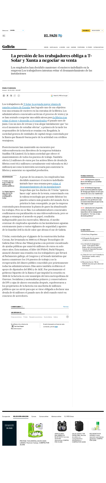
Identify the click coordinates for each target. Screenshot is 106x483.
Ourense (73, 47)
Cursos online (43, 416)
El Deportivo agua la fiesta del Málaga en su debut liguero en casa (91, 182)
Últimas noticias (98, 47)
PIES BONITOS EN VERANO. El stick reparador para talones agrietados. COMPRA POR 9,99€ (97, 437)
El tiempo (89, 47)
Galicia (8, 47)
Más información (16, 328)
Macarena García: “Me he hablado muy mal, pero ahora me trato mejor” (93, 263)
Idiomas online (56, 416)
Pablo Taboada (9, 88)
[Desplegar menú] (4, 35)
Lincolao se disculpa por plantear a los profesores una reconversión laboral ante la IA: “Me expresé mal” (92, 201)
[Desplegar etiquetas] (67, 316)
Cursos (33, 416)
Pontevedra (81, 47)
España (46, 47)
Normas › (66, 306)
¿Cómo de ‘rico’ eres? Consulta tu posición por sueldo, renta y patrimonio (93, 256)
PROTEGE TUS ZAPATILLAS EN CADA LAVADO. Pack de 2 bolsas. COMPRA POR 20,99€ (34, 443)
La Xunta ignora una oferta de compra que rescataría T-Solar (8, 195)
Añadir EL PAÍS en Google (60, 95)
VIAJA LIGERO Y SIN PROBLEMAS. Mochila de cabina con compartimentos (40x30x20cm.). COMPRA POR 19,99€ (79, 438)
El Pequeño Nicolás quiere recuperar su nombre (90, 239)
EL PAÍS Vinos (69, 416)
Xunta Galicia (54, 47)
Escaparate (6, 416)
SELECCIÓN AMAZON (20, 416)
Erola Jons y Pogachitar (90, 234)
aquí (56, 326)
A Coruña (62, 47)
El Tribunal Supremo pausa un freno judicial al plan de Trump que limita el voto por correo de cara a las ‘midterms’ (92, 191)
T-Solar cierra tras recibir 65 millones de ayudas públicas (8, 183)
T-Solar (25, 317)
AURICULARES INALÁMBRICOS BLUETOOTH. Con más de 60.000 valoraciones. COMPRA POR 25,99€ (62, 438)
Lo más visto (85, 230)
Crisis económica (16, 317)
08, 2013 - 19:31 (14, 90)
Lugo (67, 47)
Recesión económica (35, 317)
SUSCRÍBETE (86, 30)
